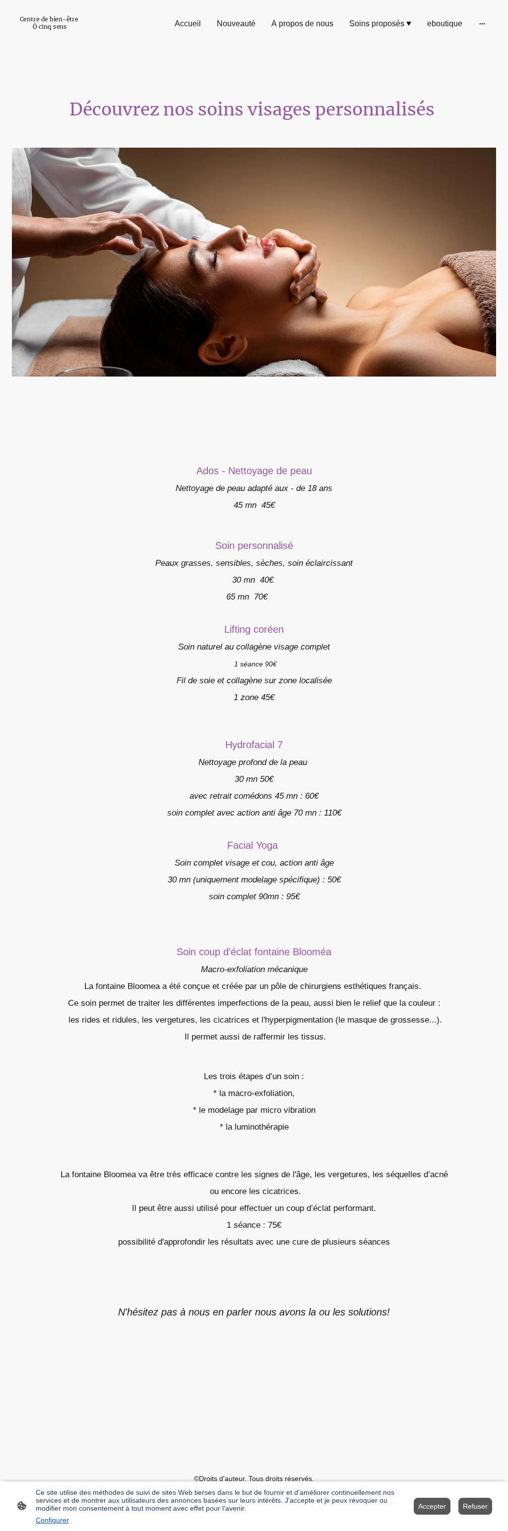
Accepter (432, 1506)
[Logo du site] (49, 35)
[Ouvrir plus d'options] (482, 23)
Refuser (475, 1506)
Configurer (52, 1520)
